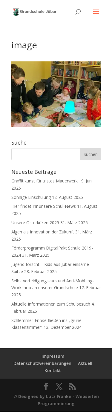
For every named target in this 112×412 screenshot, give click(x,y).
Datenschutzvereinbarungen (42, 363)
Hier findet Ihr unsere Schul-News (43, 206)
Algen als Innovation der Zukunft (42, 232)
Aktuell (85, 363)
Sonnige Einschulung (31, 197)
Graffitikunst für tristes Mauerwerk (44, 181)
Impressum (53, 356)
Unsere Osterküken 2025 (35, 222)
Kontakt (53, 370)
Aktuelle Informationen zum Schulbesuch (50, 304)
